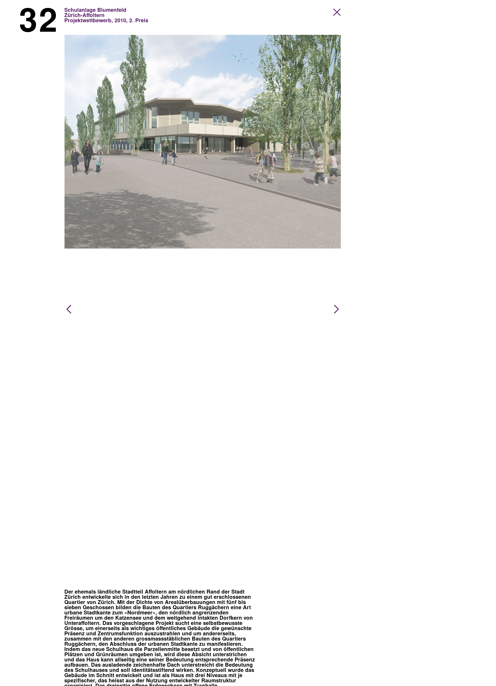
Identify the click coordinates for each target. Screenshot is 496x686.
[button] (68, 309)
